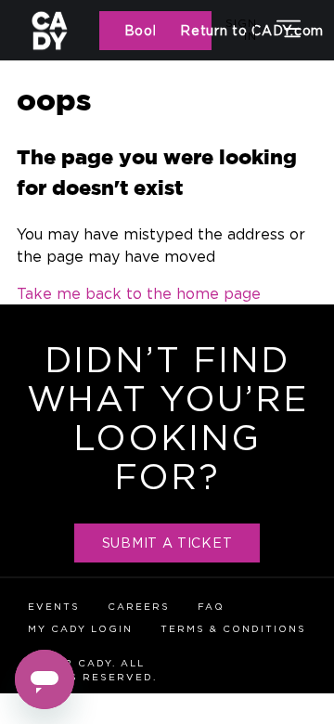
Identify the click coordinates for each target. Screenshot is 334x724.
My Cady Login (80, 629)
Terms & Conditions (233, 629)
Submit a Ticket (167, 542)
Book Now (140, 30)
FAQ (211, 606)
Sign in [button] (241, 29)
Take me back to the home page (139, 293)
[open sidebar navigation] (288, 30)
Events (54, 606)
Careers (139, 606)
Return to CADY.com (196, 30)
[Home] (63, 31)
